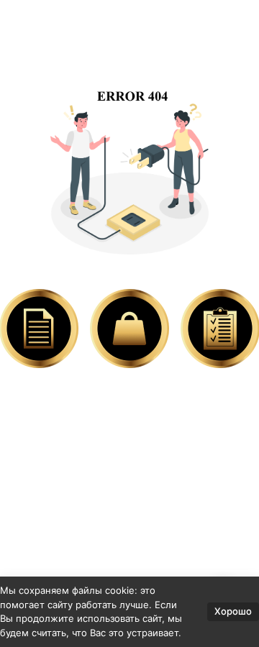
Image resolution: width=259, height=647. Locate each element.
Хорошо (233, 611)
